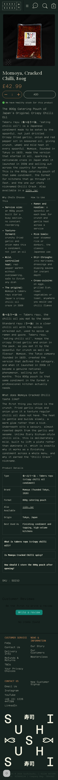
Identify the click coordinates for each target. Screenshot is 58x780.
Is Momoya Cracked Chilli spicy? (23, 555)
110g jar (32, 190)
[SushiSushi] (12, 6)
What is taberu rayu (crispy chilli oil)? (25, 543)
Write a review (29, 612)
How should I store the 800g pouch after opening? (28, 567)
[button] (45, 6)
